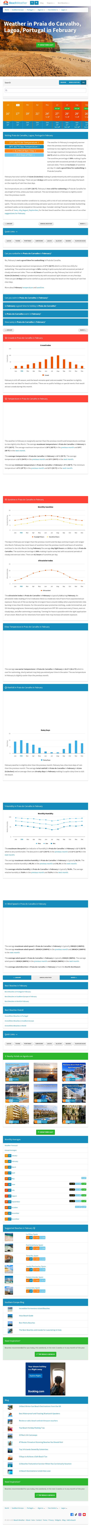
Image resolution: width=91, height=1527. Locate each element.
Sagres (68, 241)
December (15, 1219)
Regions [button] (50, 3)
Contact (39, 1520)
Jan (8, 105)
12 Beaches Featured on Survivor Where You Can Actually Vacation (45, 1464)
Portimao (27, 241)
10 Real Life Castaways (28, 1435)
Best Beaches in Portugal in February (18, 992)
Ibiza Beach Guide (26, 1315)
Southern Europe (18, 10)
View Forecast (46, 45)
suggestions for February (15, 213)
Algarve (40, 10)
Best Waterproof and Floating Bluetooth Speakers (39, 1413)
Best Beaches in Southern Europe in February (21, 996)
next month (20, 450)
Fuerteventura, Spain (34, 1245)
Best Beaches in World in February (17, 1001)
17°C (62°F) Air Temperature (23, 142)
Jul (67, 105)
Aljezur (58, 241)
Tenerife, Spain (32, 1255)
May (47, 105)
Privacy (51, 1520)
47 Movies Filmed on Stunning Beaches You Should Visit (41, 1442)
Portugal (30, 10)
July (20, 210)
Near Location (74, 82)
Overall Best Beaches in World (15, 1026)
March (14, 1167)
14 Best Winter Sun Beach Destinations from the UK (40, 1406)
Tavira (17, 241)
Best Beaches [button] (63, 3)
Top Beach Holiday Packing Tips (32, 1428)
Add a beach (71, 1520)
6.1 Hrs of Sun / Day (24, 150)
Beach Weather (19, 1520)
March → (83, 223)
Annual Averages (11, 1150)
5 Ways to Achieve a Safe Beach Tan (33, 1456)
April (13, 1173)
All (83, 82)
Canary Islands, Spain (34, 1277)
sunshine (40, 287)
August (25, 210)
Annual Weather (46, 223)
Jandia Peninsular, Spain (36, 1266)
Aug (77, 105)
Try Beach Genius (46, 1354)
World (7, 10)
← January (8, 223)
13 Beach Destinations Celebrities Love (34, 1471)
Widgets (58, 1520)
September (33, 210)
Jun (57, 105)
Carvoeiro (39, 241)
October (15, 1207)
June (16, 210)
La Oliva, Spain (32, 1234)
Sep (86, 105)
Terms (45, 1520)
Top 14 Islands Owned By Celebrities (33, 1449)
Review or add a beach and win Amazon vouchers (38, 1420)
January (14, 1155)
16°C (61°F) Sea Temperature (23, 146)
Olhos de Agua (80, 241)
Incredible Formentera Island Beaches (34, 1308)
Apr (37, 105)
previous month (67, 447)
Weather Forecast (11, 1145)
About (28, 1520)
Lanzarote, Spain (33, 1288)
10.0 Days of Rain (24, 154)
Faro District (52, 10)
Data (33, 1520)
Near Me (63, 82)
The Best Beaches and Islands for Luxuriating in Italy (40, 1330)
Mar (27, 105)
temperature (27, 287)
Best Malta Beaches (27, 1323)
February (15, 1161)
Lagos (49, 241)
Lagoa (63, 10)
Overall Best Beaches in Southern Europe (19, 1021)
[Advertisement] (45, 486)
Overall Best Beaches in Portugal (16, 1016)
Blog (41, 3)
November (15, 1213)
